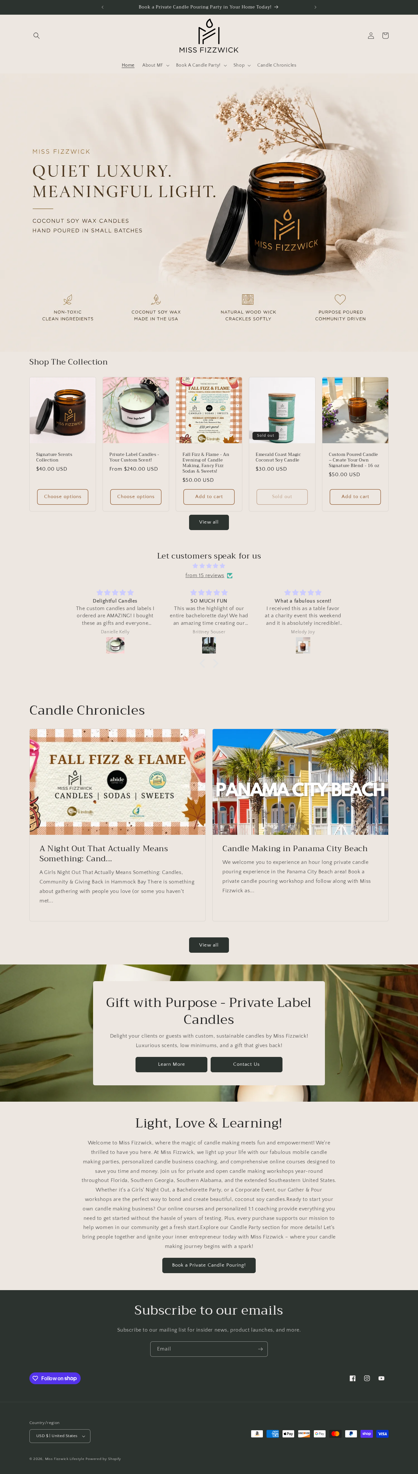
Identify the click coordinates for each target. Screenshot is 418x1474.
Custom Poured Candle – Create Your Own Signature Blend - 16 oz (354, 460)
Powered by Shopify (103, 1459)
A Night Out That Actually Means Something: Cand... (104, 854)
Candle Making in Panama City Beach (295, 849)
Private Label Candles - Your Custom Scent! (134, 457)
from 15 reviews (204, 575)
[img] (209, 566)
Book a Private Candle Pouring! (209, 1265)
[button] (36, 35)
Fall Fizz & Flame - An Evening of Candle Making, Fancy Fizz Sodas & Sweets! (206, 463)
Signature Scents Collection (54, 457)
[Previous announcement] (102, 7)
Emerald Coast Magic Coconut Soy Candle (278, 457)
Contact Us (246, 1064)
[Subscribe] (260, 1349)
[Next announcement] (315, 7)
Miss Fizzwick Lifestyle (65, 1459)
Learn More (171, 1064)
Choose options (63, 496)
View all (209, 522)
